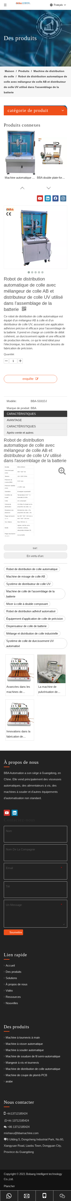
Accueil (10, 965)
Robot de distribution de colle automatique (32, 569)
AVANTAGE (14, 420)
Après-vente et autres (20, 432)
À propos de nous (16, 984)
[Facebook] (55, 198)
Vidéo (9, 990)
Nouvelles (12, 1003)
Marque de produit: (18, 408)
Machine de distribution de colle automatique (33, 1068)
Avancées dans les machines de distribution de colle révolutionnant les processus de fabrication (18, 689)
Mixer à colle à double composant (27, 603)
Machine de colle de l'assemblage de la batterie (30, 594)
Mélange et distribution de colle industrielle (32, 633)
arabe (9, 1081)
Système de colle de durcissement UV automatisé (30, 643)
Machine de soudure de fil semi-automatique (33, 1056)
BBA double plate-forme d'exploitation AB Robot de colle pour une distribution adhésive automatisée (52, 177)
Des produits (13, 971)
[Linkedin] (48, 198)
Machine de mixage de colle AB (25, 576)
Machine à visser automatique (24, 1043)
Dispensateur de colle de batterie (26, 626)
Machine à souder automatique (25, 1050)
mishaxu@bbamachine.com (21, 1133)
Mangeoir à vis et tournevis (22, 1062)
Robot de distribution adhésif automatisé (30, 611)
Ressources (13, 996)
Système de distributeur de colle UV (28, 583)
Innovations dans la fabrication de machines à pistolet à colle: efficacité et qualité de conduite (19, 734)
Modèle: (11, 401)
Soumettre (15, 932)
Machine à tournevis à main (23, 1037)
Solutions (11, 978)
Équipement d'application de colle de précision (34, 618)
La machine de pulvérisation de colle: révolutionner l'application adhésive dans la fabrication (51, 689)
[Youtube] (40, 198)
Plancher (9, 1186)
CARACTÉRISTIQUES (21, 413)
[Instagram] (63, 198)
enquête (28, 378)
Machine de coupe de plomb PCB (26, 1075)
